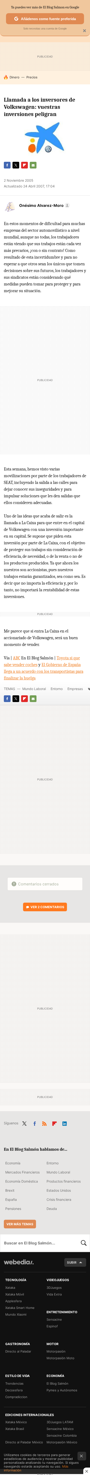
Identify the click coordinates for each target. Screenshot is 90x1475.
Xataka (10, 1287)
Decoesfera (14, 1390)
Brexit (9, 1190)
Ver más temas (19, 1224)
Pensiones (13, 1209)
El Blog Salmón (57, 1383)
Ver (47, 907)
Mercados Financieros (22, 1172)
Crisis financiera (59, 1199)
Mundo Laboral (34, 689)
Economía (12, 1163)
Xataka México (16, 1422)
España (11, 1199)
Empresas (75, 689)
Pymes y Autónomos (62, 1390)
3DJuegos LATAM (60, 1422)
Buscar (83, 1243)
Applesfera (13, 1301)
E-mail (33, 165)
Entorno (57, 689)
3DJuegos (54, 1287)
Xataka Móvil (14, 1294)
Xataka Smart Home (20, 1308)
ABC (16, 658)
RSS (44, 1123)
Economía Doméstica (21, 1181)
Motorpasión (56, 1351)
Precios (31, 77)
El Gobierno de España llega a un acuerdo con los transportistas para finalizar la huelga (43, 671)
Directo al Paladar (18, 1351)
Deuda (52, 1209)
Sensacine (54, 1319)
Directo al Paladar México (24, 1442)
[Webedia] (19, 1265)
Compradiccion (16, 1397)
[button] (44, 205)
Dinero (14, 77)
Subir (72, 1262)
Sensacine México (60, 1429)
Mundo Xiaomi (15, 1314)
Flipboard (24, 165)
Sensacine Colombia (62, 1435)
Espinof (52, 1326)
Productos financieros (64, 1181)
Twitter (15, 165)
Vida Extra (54, 1294)
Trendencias (14, 1383)
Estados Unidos (59, 1190)
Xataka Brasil (14, 1429)
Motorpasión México (62, 1442)
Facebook (7, 165)
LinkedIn (64, 1123)
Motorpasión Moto (60, 1358)
